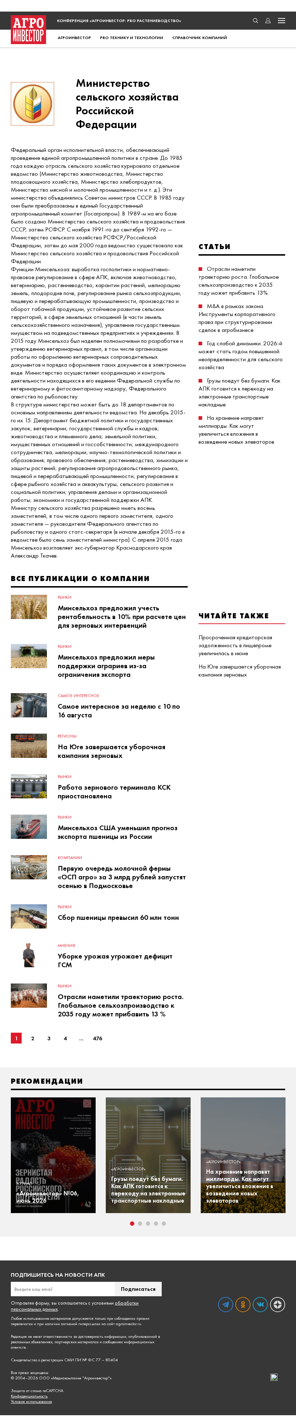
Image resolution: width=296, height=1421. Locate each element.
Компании (70, 857)
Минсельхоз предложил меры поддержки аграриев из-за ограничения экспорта (106, 666)
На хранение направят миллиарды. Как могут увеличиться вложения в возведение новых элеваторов (236, 429)
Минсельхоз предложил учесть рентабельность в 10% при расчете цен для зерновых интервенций (122, 616)
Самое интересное (78, 695)
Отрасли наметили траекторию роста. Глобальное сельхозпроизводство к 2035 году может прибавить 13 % (120, 1005)
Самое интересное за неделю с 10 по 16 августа (119, 710)
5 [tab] (164, 1223)
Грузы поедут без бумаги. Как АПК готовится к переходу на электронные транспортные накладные (239, 392)
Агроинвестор (74, 37)
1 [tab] (132, 1223)
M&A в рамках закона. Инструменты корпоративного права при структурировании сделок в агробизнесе (237, 318)
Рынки (64, 597)
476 (97, 1038)
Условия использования (31, 1401)
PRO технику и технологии (131, 37)
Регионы (67, 736)
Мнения (66, 945)
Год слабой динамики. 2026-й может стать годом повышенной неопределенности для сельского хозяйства (241, 355)
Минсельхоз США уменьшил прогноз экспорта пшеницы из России (118, 832)
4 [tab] (156, 1223)
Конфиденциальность (29, 1396)
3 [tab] (148, 1223)
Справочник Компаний (199, 37)
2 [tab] (140, 1223)
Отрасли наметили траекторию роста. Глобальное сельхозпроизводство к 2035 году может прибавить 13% (239, 280)
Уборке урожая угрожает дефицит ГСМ (115, 960)
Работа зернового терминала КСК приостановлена (114, 791)
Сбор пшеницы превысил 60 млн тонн (118, 917)
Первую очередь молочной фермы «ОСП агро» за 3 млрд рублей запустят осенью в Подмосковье (122, 877)
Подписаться (138, 1289)
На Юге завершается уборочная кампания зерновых (111, 751)
